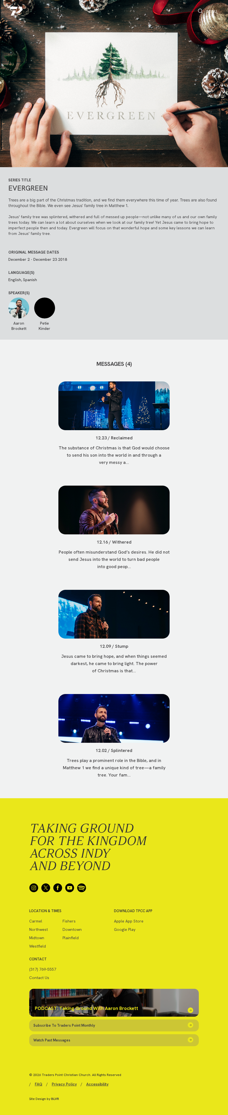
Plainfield (71, 937)
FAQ (38, 1084)
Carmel (35, 921)
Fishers (69, 921)
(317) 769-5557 (42, 969)
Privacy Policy (64, 1084)
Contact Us (39, 977)
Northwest (38, 929)
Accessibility (97, 1084)
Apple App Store (128, 921)
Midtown (36, 937)
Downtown (72, 929)
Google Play (124, 929)
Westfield (37, 946)
